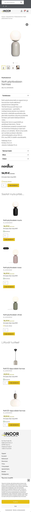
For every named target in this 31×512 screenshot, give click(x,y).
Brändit (4, 471)
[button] (28, 480)
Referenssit (5, 458)
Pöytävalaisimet (18, 17)
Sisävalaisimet (9, 17)
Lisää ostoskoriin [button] (9, 239)
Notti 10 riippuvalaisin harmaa (14, 368)
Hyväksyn (15, 502)
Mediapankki (5, 474)
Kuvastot (4, 456)
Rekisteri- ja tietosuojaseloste (19, 510)
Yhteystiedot (5, 466)
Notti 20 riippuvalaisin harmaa (14, 411)
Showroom (5, 461)
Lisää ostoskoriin (13, 185)
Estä (15, 506)
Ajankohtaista (5, 469)
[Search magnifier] (21, 2)
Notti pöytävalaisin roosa (12, 267)
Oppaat (4, 453)
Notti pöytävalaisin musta (12, 220)
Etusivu (3, 17)
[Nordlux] (8, 166)
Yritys (3, 464)
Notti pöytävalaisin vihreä (12, 315)
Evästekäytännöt (8, 510)
